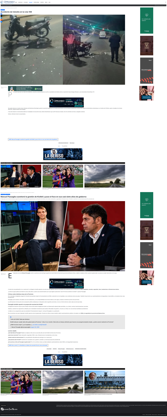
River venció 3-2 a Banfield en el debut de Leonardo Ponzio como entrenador (54, 188)
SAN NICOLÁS (20, 2)
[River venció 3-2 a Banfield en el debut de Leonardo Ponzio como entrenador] (63, 176)
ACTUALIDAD (26, 2)
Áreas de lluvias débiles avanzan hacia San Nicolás (91, 188)
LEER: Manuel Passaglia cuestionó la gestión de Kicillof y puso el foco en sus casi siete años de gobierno (33, 139)
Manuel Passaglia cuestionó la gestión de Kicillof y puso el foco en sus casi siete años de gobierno (15, 188)
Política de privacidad (148, 414)
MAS (49, 2)
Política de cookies (154, 414)
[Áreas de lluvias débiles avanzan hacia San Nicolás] (104, 176)
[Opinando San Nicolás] (8, 2)
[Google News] (64, 146)
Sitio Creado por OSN (18, 414)
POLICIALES (30, 2)
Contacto (143, 414)
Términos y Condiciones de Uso (162, 414)
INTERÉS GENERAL (36, 2)
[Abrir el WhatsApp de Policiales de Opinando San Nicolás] (25, 90)
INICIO (16, 2)
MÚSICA (46, 2)
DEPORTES (42, 2)
